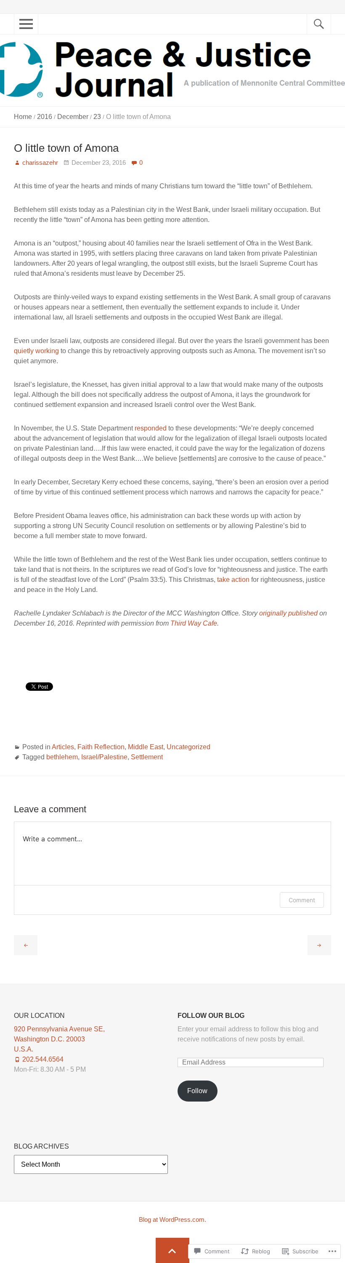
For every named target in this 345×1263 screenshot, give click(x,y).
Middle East (145, 746)
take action (233, 579)
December (72, 116)
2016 (44, 116)
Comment (302, 900)
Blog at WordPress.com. (172, 1219)
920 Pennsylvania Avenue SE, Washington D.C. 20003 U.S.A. (59, 1039)
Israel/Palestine (104, 757)
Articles (63, 746)
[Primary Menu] (19, 28)
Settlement (147, 757)
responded (151, 428)
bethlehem (62, 757)
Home (23, 116)
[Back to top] (173, 1250)
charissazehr (40, 162)
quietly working (36, 350)
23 (97, 116)
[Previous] (25, 946)
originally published (288, 613)
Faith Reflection (101, 746)
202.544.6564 (43, 1059)
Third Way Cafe (193, 623)
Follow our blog (211, 1015)
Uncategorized (188, 746)
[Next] (319, 946)
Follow (197, 1090)
